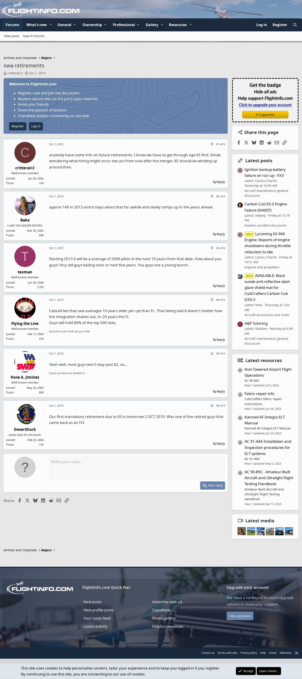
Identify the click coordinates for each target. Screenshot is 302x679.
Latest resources (263, 360)
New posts (11, 36)
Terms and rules (227, 653)
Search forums (34, 36)
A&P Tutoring (256, 323)
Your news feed (97, 618)
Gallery (152, 24)
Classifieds (161, 609)
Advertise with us (167, 601)
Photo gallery (163, 618)
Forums (12, 24)
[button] (50, 25)
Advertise (285, 653)
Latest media (259, 521)
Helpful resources (167, 626)
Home (273, 653)
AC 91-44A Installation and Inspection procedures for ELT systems (268, 447)
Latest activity (95, 626)
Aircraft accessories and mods (267, 315)
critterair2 (15, 73)
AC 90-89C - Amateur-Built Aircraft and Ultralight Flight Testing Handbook (269, 477)
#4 (218, 300)
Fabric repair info (259, 393)
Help (263, 653)
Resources (178, 24)
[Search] (295, 25)
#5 (218, 353)
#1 (218, 144)
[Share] (212, 144)
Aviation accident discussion (266, 225)
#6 (218, 406)
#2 (218, 196)
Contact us (207, 653)
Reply (221, 182)
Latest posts (258, 161)
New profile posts (98, 609)
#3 (218, 248)
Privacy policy (249, 653)
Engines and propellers (262, 267)
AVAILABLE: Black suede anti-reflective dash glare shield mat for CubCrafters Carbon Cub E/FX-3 (267, 287)
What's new (36, 24)
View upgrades (240, 616)
